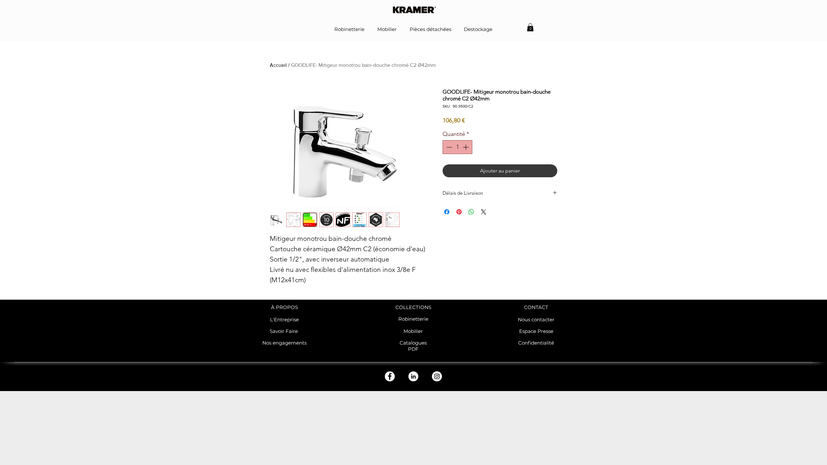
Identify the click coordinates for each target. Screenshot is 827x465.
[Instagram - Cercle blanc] (437, 376)
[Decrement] (449, 147)
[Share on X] (483, 212)
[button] (530, 27)
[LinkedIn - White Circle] (413, 376)
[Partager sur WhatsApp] (471, 212)
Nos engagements (284, 343)
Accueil (278, 65)
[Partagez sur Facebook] (447, 212)
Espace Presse (536, 331)
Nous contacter (536, 319)
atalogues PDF (415, 346)
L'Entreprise (284, 319)
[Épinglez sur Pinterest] (459, 212)
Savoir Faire (284, 331)
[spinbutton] (457, 147)
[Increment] (466, 147)
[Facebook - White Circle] (390, 376)
